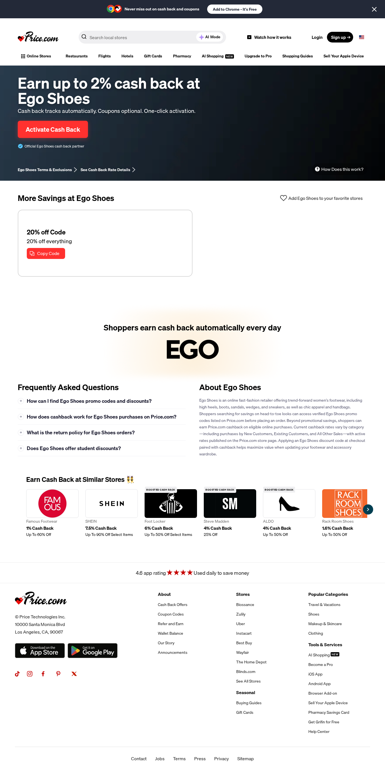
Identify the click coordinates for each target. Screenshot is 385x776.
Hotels (127, 56)
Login (317, 37)
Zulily (240, 614)
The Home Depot (251, 662)
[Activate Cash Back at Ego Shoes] (192, 343)
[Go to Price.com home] (38, 37)
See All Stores (248, 681)
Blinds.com (245, 671)
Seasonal (245, 692)
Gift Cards (153, 56)
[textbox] (361, 37)
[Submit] (84, 38)
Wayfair (242, 652)
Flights (104, 56)
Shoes (313, 614)
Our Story (166, 643)
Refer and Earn (170, 624)
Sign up (338, 37)
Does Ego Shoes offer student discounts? (70, 448)
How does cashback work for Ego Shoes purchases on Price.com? (98, 417)
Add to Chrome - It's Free (235, 9)
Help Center (318, 731)
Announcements (172, 652)
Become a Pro (320, 664)
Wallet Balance (170, 633)
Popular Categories (328, 594)
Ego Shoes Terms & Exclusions (45, 170)
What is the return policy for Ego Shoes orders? (77, 432)
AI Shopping (213, 56)
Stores (243, 594)
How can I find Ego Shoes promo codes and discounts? (86, 401)
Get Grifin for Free (323, 722)
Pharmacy (182, 56)
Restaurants (77, 56)
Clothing (315, 633)
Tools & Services (325, 644)
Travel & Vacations (324, 604)
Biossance (245, 604)
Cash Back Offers (172, 604)
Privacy (221, 758)
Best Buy (244, 643)
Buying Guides (249, 703)
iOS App (315, 674)
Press (200, 758)
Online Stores (39, 56)
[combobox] (152, 37)
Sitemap (245, 758)
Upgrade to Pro (258, 56)
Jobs (160, 758)
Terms (179, 758)
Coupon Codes (171, 614)
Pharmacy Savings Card (328, 712)
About (164, 594)
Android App (319, 684)
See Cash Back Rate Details (105, 170)
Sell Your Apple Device (344, 56)
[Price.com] (41, 611)
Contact (139, 758)
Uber (240, 624)
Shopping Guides (297, 56)
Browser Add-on (322, 693)
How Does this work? (342, 169)
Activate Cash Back (53, 129)
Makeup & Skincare (325, 624)
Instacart (244, 633)
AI (212, 37)
